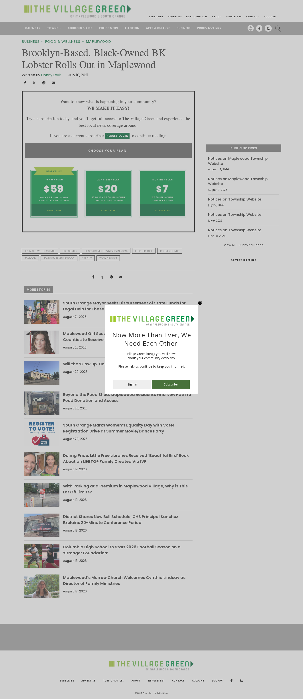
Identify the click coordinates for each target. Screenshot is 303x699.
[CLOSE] (200, 303)
